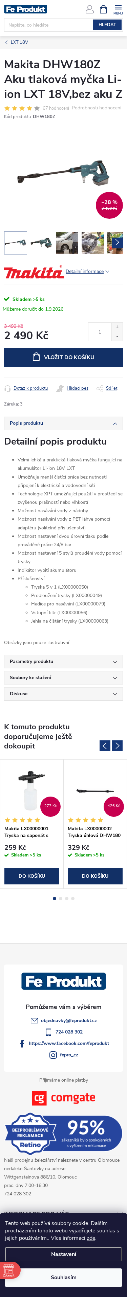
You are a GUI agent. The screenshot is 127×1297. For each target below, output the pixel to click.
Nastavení (63, 1254)
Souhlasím (64, 1277)
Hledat (107, 25)
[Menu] (118, 9)
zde (91, 1238)
